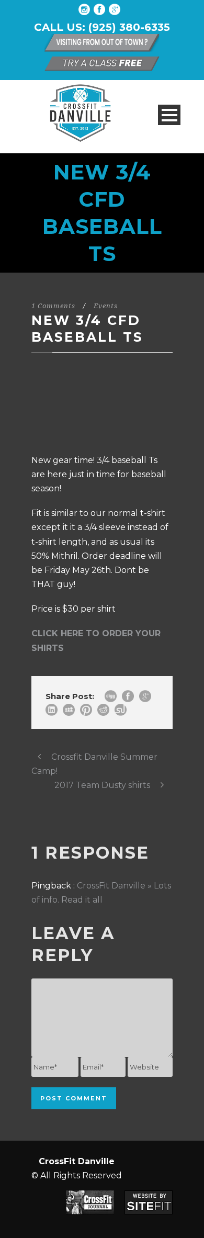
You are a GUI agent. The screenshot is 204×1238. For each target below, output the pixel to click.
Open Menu (169, 115)
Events (106, 306)
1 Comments (53, 306)
